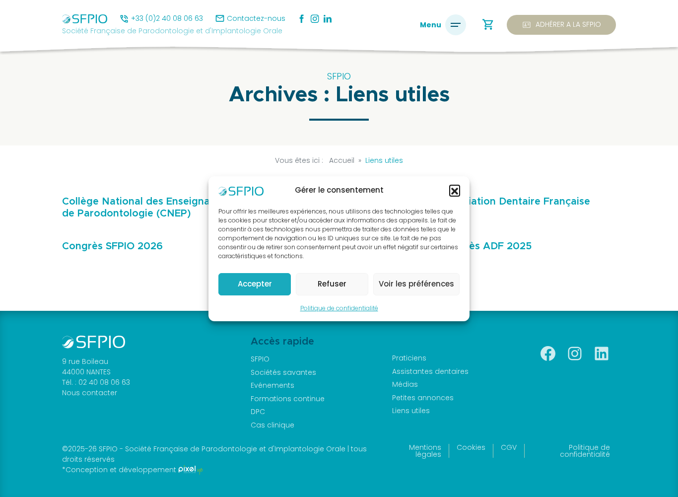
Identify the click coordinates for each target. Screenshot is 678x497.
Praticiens (409, 358)
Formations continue (288, 399)
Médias (405, 384)
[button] (455, 190)
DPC (258, 412)
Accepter (255, 284)
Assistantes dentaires (430, 371)
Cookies (471, 447)
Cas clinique (272, 425)
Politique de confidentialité (339, 308)
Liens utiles (411, 411)
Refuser (332, 284)
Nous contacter (89, 393)
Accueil (341, 160)
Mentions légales (425, 451)
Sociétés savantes (283, 372)
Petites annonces (423, 398)
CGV (509, 447)
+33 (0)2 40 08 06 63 (167, 18)
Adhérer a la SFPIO (561, 25)
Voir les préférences (416, 284)
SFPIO (260, 359)
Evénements (272, 385)
